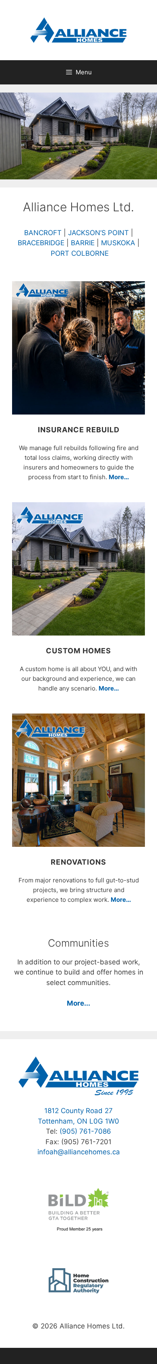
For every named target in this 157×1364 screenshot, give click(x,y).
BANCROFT (44, 233)
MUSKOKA (118, 243)
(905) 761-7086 (85, 1131)
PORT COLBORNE (80, 253)
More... (119, 477)
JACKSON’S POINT (98, 233)
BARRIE (83, 243)
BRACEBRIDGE (41, 243)
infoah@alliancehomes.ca (78, 1152)
